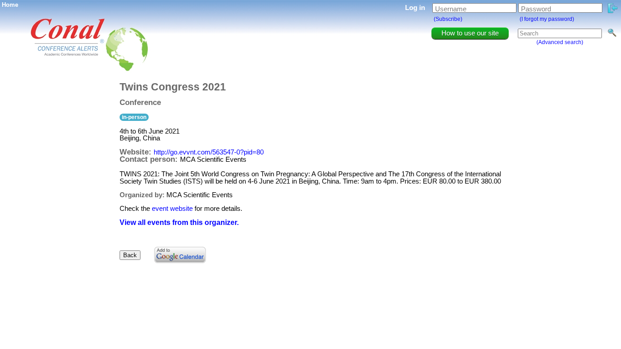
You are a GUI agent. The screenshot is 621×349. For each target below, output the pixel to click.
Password (536, 8)
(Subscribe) (448, 19)
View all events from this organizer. (179, 222)
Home (10, 5)
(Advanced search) (559, 42)
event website (172, 208)
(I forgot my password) (547, 19)
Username (450, 8)
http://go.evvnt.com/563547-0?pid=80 (209, 152)
